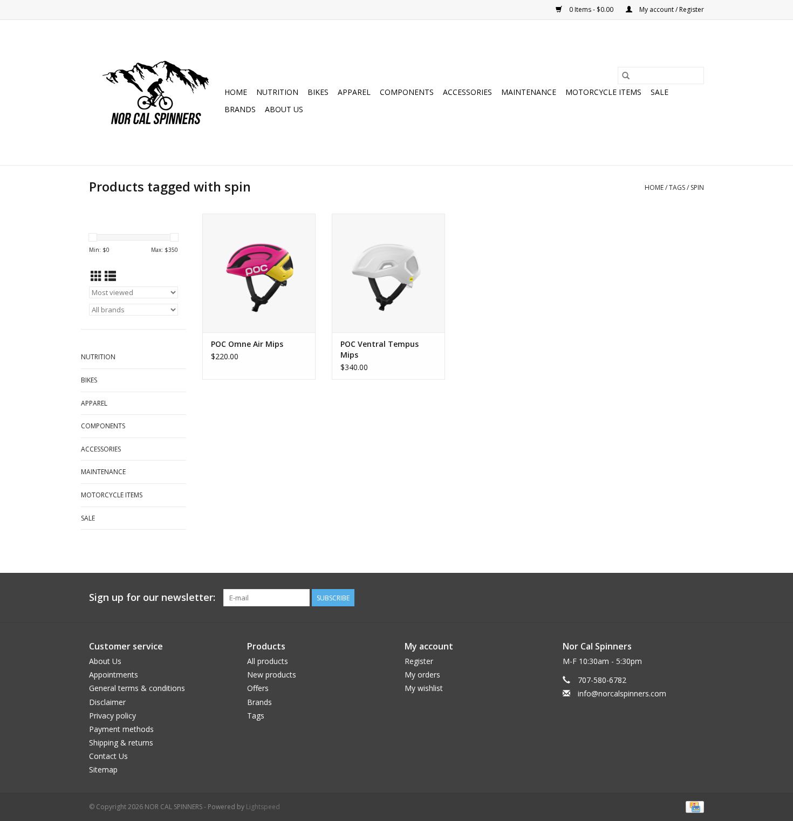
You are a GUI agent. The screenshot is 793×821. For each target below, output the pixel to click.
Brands (240, 109)
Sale (659, 92)
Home (235, 92)
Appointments (113, 674)
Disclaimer (107, 702)
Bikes (318, 92)
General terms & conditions (137, 688)
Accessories (467, 92)
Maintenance (528, 92)
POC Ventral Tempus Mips (379, 349)
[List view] (110, 276)
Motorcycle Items (603, 92)
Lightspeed (263, 806)
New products (271, 674)
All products (267, 661)
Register (419, 661)
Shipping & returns (121, 742)
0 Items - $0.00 (591, 9)
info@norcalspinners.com (622, 693)
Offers (258, 688)
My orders (422, 674)
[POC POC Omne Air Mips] (259, 273)
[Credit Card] (693, 806)
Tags (677, 187)
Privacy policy (112, 715)
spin (697, 187)
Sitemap (103, 769)
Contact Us (108, 756)
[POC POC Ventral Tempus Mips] (388, 273)
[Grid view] (96, 276)
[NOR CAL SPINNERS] (155, 92)
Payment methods (121, 729)
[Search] (626, 75)
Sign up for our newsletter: (152, 597)
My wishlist (424, 688)
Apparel (354, 92)
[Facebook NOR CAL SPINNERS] (695, 597)
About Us (284, 109)
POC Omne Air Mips (247, 344)
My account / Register (671, 9)
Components (407, 92)
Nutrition (277, 92)
